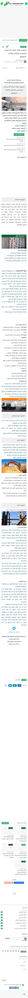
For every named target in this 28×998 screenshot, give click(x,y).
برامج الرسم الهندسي (13, 923)
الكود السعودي (13, 914)
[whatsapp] (18, 988)
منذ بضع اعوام (19, 137)
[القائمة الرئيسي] (26, 3)
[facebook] (10, 988)
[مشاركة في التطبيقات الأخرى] (5, 685)
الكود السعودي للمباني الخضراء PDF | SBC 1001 (9, 40)
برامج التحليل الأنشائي (13, 920)
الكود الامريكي (13, 912)
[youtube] (13, 988)
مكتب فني (23, 46)
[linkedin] (15, 988)
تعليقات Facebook (19, 882)
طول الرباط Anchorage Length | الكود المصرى (21, 839)
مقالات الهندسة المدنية (13, 928)
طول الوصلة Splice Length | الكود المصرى (13, 145)
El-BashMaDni (7, 984)
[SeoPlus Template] (23, 985)
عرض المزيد (5, 823)
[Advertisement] (14, 23)
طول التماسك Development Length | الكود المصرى (20, 855)
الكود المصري (13, 917)
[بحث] (2, 3)
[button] (19, 685)
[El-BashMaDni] (14, 3)
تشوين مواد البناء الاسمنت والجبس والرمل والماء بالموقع (20, 872)
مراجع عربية (13, 925)
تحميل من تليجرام (14, 632)
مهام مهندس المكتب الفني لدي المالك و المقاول (8, 855)
